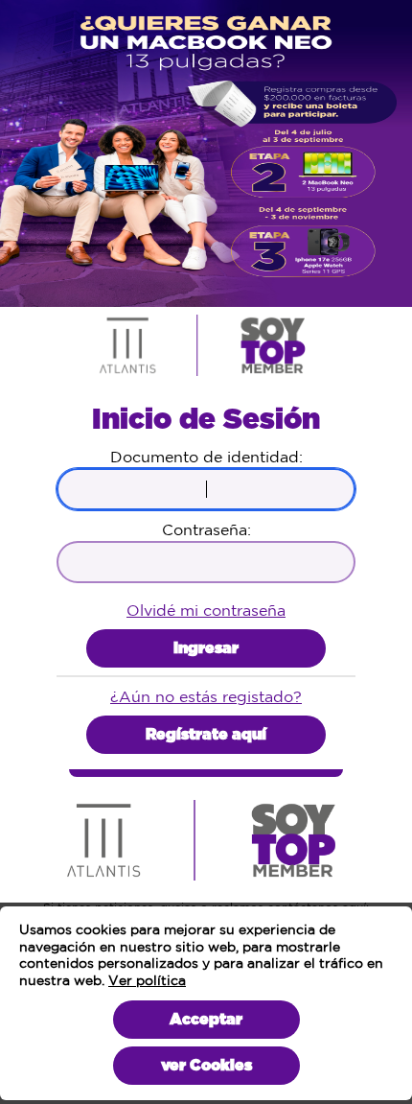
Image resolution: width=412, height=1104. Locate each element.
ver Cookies (206, 1065)
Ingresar (206, 648)
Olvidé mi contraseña (206, 610)
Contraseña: (206, 529)
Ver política (147, 980)
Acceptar (206, 1019)
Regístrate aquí (206, 734)
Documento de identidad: (206, 456)
